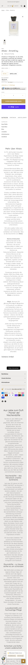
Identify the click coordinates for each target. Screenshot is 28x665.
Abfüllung (14, 74)
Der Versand (10, 82)
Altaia (2, 48)
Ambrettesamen (5, 134)
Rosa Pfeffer (4, 124)
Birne (2, 129)
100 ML (5, 74)
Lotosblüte (4, 131)
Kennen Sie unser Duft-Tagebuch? (13, 1)
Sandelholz (4, 136)
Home (2, 10)
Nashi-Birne (4, 126)
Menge (2, 92)
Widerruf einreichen (13, 368)
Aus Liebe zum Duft (17, 389)
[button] (2, 6)
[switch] (3, 663)
